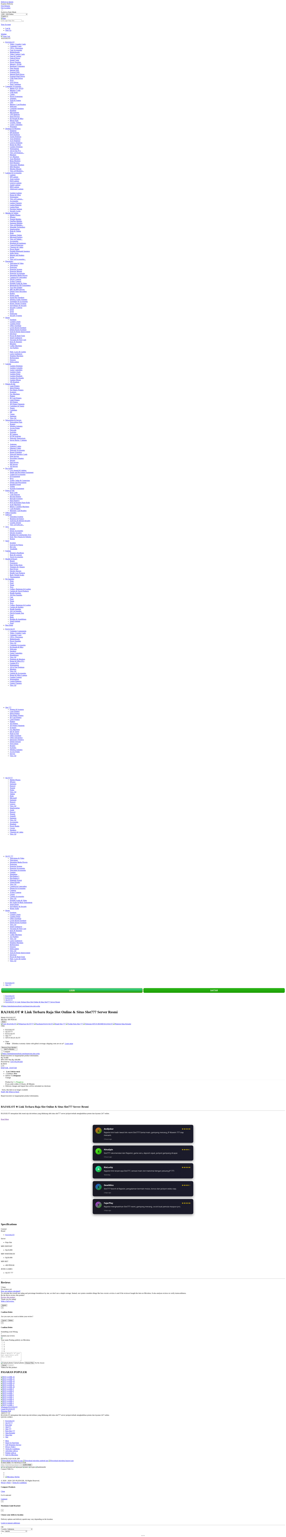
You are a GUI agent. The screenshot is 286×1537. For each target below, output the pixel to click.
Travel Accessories (16, 557)
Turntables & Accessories (19, 301)
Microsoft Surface (16, 237)
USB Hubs (14, 92)
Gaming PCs (14, 663)
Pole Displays (15, 501)
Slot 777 (8, 707)
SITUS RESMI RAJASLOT (102, 1024)
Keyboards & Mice (16, 119)
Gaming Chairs (15, 322)
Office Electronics (16, 738)
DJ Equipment (15, 476)
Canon (12, 414)
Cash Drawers (15, 495)
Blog (7, 1441)
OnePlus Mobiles (16, 221)
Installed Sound (15, 484)
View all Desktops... (17, 153)
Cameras (13, 890)
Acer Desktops (15, 141)
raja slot (143, 1535)
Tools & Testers (15, 100)
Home (7, 318)
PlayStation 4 (14, 878)
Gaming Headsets (16, 376)
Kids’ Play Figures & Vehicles (20, 537)
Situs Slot (8, 1435)
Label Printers (15, 400)
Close (3, 1491)
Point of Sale (9, 490)
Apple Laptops (15, 185)
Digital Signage (15, 742)
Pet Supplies (9, 579)
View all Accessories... (18, 259)
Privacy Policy (10, 1447)
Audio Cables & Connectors (20, 480)
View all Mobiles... (16, 225)
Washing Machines (16, 356)
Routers (12, 424)
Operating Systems (16, 517)
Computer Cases (15, 46)
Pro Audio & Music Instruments (21, 902)
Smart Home (14, 904)
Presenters (13, 127)
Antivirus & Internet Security (20, 521)
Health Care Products (17, 573)
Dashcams (13, 314)
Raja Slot (8, 1425)
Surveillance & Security (18, 306)
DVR (12, 310)
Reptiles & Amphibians (18, 619)
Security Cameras (16, 308)
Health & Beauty (11, 559)
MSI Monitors (15, 167)
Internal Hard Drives (17, 74)
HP (11, 412)
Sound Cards (14, 60)
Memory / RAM (15, 64)
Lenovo (12, 804)
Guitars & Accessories (17, 474)
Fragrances (14, 563)
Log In (7, 28)
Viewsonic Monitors (17, 165)
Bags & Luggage (16, 555)
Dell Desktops (15, 135)
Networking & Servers (13, 420)
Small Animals (15, 621)
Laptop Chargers (16, 203)
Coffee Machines (16, 346)
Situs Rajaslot (126, 1024)
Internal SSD (14, 70)
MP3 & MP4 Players (17, 289)
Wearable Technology (17, 227)
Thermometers (15, 577)
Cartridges (13, 410)
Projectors (13, 267)
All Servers (14, 466)
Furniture (13, 320)
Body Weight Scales (17, 575)
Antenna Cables (15, 446)
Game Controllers (16, 125)
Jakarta (7, 2)
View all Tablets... (16, 239)
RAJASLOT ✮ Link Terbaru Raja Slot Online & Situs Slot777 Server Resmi (32, 1002)
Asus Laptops (15, 179)
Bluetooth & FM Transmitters (20, 285)
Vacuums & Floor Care (18, 340)
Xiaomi (12, 788)
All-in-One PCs (15, 151)
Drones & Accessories (17, 888)
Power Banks (14, 249)
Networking (14, 744)
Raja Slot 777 (78, 1024)
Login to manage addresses (10, 1523)
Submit (4, 1305)
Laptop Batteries (15, 205)
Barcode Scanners (16, 499)
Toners (12, 408)
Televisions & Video (17, 858)
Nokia (12, 790)
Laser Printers (15, 386)
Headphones (14, 655)
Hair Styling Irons (16, 565)
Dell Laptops (14, 181)
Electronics (9, 261)
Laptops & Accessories (13, 173)
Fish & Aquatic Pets (17, 613)
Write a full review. (7, 1301)
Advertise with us (11, 1451)
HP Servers (14, 464)
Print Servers (14, 456)
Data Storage (14, 68)
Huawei (12, 786)
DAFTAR (214, 990)
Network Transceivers (17, 438)
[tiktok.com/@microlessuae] (12, 1477)
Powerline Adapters (17, 458)
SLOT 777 (9, 856)
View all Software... (17, 525)
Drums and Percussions (18, 482)
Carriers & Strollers (16, 607)
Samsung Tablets (16, 235)
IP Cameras (14, 434)
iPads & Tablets (15, 231)
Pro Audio (9, 468)
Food (12, 583)
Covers (12, 828)
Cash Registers (15, 509)
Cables (12, 94)
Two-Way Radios (16, 287)
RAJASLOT (10, 42)
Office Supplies (10, 513)
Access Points (15, 428)
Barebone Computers (17, 66)
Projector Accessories (17, 273)
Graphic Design (15, 523)
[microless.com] (3, 18)
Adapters (13, 98)
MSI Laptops (14, 187)
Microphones (14, 112)
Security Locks (15, 211)
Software (8, 515)
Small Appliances (16, 338)
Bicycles (13, 547)
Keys (12, 478)
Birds (12, 617)
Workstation (14, 197)
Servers (12, 460)
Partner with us (10, 1453)
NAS (12, 80)
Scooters (13, 543)
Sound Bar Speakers (17, 297)
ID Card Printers (15, 398)
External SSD (15, 72)
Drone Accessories (16, 531)
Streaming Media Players (18, 275)
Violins (12, 486)
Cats (11, 597)
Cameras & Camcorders (18, 277)
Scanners (13, 392)
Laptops (13, 175)
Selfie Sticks (14, 253)
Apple (12, 810)
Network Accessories (17, 450)
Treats (12, 585)
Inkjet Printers (15, 388)
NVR (12, 312)
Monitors (13, 155)
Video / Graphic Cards (18, 44)
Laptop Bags (14, 207)
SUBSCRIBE (27, 1465)
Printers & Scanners (17, 709)
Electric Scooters (16, 533)
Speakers (13, 651)
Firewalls (13, 430)
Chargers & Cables (16, 247)
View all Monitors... (17, 171)
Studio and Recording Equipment (21, 472)
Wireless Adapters (16, 426)
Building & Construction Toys (20, 535)
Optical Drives (15, 58)
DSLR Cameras (15, 279)
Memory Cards (15, 90)
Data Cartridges (15, 84)
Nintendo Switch (16, 880)
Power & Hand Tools (17, 336)
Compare (7, 1052)
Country (4, 1529)
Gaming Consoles (16, 368)
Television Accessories (18, 870)
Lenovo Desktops (16, 143)
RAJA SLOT (10, 629)
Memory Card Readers (18, 104)
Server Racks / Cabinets (18, 440)
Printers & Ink (10, 384)
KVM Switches (15, 436)
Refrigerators (14, 358)
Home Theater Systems (18, 303)
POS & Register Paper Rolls (20, 503)
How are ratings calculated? (10, 1291)
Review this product (8, 1297)
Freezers (13, 360)
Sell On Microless (11, 1455)
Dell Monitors (15, 163)
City (2, 1531)
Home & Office (15, 145)
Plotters (12, 396)
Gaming (8, 364)
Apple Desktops (15, 137)
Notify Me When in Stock (10, 1092)
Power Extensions (16, 96)
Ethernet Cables (15, 448)
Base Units (14, 492)
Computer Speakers (17, 108)
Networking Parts (16, 422)
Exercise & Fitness (16, 545)
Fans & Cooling (15, 56)
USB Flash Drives (16, 78)
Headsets (13, 110)
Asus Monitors (15, 159)
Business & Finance (17, 519)
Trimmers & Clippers (17, 567)
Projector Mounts (16, 271)
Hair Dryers (14, 569)
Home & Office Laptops (18, 675)
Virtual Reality (15, 882)
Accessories (14, 201)
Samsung (13, 416)
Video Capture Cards (17, 54)
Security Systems (16, 316)
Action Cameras (15, 281)
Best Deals (9, 625)
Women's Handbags (17, 553)
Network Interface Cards (18, 454)
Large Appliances (16, 354)
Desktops (13, 131)
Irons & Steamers (16, 342)
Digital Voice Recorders (18, 291)
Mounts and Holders (17, 255)
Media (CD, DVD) (16, 88)
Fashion (8, 551)
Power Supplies (15, 62)
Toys (7, 527)
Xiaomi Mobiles (15, 219)
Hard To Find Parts (12, 1443)
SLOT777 (9, 778)
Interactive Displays (17, 740)
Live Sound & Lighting (18, 470)
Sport (7, 541)
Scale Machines (15, 505)
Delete (10, 1320)
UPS (11, 102)
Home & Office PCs (17, 661)
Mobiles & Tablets (11, 213)
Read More (5, 1119)
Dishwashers (14, 362)
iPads (12, 233)
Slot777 (8, 1427)
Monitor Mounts (15, 169)
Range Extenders (16, 452)
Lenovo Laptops (15, 183)
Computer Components (18, 631)
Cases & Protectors (16, 245)
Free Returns (5, 6)
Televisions (14, 265)
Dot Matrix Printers (16, 390)
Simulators (13, 874)
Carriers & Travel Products (19, 591)
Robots (12, 539)
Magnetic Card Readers (18, 511)
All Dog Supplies (16, 595)
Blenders (13, 344)
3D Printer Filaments (17, 404)
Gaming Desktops (16, 147)
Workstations (14, 149)
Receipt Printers (15, 497)
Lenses (12, 894)
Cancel (4, 1320)
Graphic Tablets (15, 123)
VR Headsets (14, 382)
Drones (12, 529)
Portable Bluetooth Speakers (20, 251)
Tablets (12, 794)
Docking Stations (16, 209)
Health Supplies (15, 593)
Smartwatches (15, 229)
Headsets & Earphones (18, 243)
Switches (13, 432)
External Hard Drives (17, 76)
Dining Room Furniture (18, 330)
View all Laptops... (16, 199)
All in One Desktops (17, 667)
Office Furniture (15, 326)
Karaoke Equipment (17, 488)
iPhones (12, 217)
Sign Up (8, 30)
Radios (12, 293)
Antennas (13, 444)
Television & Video (17, 263)
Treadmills (13, 549)
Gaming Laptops (16, 193)
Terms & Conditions (12, 1449)
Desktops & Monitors (13, 129)
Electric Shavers (15, 571)
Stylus (12, 257)
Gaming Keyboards (17, 378)
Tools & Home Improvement (20, 332)
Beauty (12, 561)
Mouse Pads (14, 121)
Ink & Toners (14, 732)
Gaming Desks (15, 324)
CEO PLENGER (16, 1062)
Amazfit (13, 816)
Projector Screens (16, 269)
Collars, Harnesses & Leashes (20, 589)
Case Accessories (16, 50)
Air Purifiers (14, 348)
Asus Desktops (15, 139)
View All (13, 418)
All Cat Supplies (15, 611)
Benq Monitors (15, 161)
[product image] (20, 1006)
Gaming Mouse (15, 380)
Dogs (12, 581)
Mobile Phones (15, 215)
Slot (6, 1437)
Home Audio (14, 295)
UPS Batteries (15, 114)
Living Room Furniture (18, 328)
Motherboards (15, 52)
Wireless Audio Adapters (18, 299)
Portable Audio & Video (18, 283)
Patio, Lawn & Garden (18, 352)
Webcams (13, 106)
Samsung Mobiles (16, 223)
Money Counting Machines (19, 507)
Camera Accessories (17, 896)
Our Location (5, 8)
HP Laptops (14, 177)
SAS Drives (14, 82)
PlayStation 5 (14, 876)
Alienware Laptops (16, 189)
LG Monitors (14, 157)
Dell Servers (14, 462)
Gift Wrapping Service (13, 1445)
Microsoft (13, 798)
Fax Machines (15, 394)
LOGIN (72, 990)
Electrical (13, 334)
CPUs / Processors (16, 48)
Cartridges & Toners (17, 406)
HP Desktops (14, 133)
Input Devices (15, 117)
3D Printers (14, 402)
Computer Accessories (13, 86)
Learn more (69, 1044)
